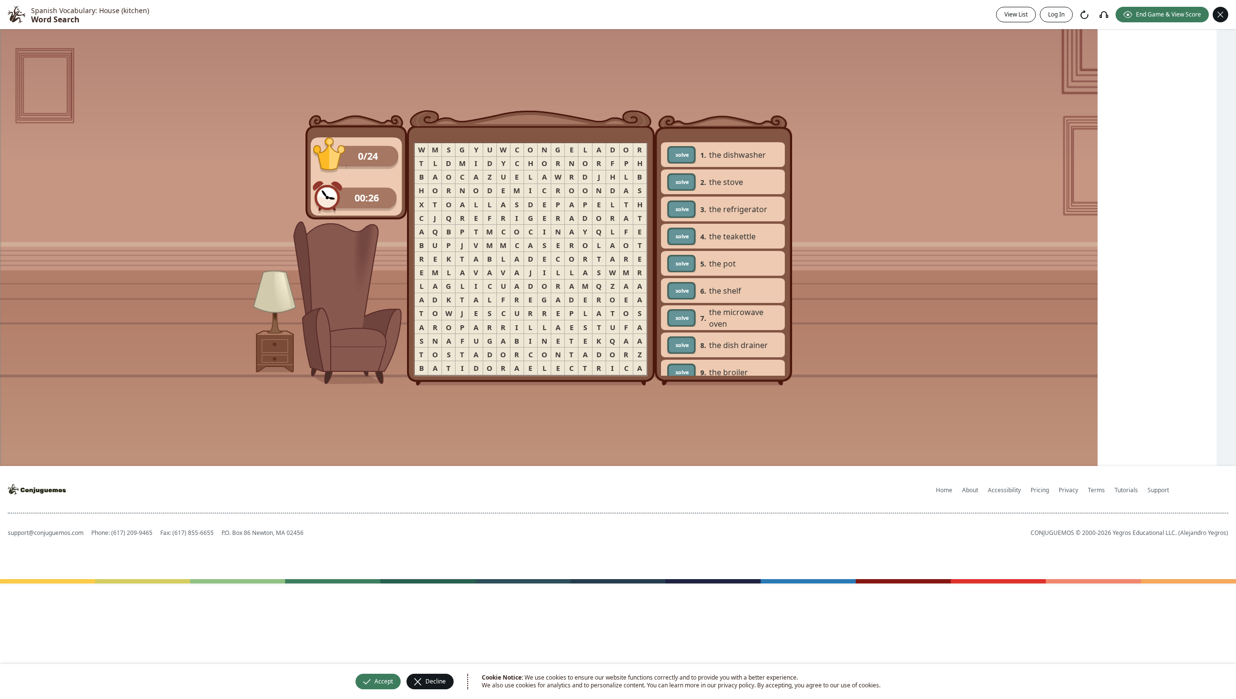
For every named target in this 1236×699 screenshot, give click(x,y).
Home (944, 490)
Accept (383, 681)
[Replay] (1084, 14)
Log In (1056, 14)
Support (1158, 490)
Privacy (1068, 490)
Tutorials (1126, 490)
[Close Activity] (1220, 14)
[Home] (16, 14)
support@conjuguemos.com (46, 533)
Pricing (1040, 490)
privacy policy (736, 685)
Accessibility (1004, 490)
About (970, 490)
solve (682, 154)
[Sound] (1104, 14)
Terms (1096, 490)
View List (1016, 14)
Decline (435, 681)
